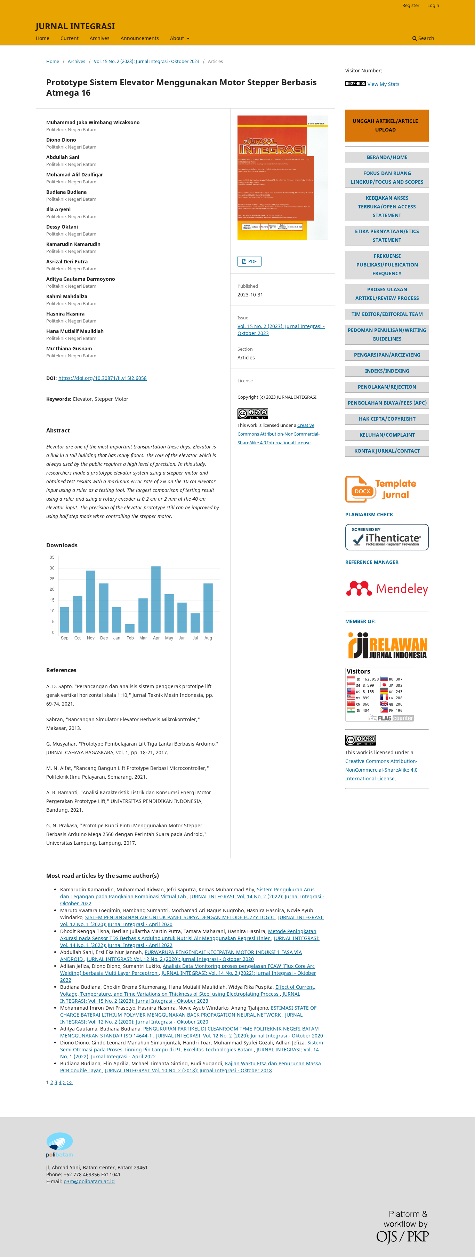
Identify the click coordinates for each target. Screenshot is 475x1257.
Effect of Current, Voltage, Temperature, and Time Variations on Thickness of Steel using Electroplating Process (187, 990)
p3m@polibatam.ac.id (89, 1181)
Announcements (140, 38)
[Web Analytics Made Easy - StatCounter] (355, 84)
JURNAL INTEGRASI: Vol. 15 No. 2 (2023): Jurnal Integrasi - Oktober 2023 (180, 997)
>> (70, 1082)
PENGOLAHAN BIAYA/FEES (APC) (387, 402)
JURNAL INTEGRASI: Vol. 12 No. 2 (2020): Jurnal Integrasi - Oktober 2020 (170, 959)
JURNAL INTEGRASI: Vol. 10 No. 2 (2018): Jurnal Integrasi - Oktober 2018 (188, 1070)
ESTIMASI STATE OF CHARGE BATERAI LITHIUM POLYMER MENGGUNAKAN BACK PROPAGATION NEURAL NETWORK (188, 1011)
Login (433, 5)
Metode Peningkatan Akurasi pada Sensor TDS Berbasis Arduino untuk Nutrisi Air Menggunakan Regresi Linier (188, 934)
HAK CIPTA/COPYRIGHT (387, 418)
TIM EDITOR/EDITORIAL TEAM (387, 314)
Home (42, 38)
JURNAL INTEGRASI (75, 26)
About (177, 38)
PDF (252, 261)
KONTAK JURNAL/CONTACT (387, 450)
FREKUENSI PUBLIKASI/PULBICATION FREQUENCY (387, 265)
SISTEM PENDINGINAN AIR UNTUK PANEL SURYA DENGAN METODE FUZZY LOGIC (180, 917)
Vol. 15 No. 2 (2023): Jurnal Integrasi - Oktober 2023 (146, 61)
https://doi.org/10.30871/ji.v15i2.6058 (102, 378)
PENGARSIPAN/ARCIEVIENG (387, 354)
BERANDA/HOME (387, 157)
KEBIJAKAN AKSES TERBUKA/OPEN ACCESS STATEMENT (387, 206)
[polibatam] (59, 1155)
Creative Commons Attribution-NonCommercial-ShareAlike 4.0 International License (279, 434)
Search (425, 38)
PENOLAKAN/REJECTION (387, 386)
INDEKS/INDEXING (387, 370)
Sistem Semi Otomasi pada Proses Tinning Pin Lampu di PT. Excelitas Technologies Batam (191, 1046)
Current (70, 38)
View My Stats (384, 84)
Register (410, 5)
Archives (100, 38)
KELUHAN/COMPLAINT (387, 434)
